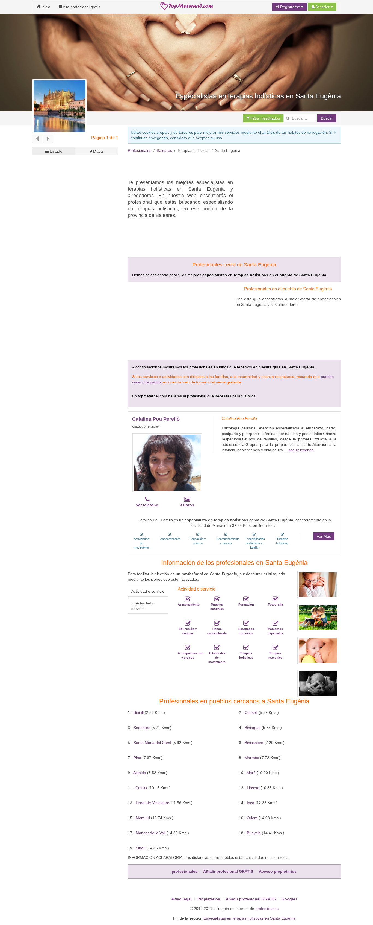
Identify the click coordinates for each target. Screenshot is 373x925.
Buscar (327, 118)
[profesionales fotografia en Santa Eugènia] (275, 599)
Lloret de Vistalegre (152, 803)
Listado (55, 151)
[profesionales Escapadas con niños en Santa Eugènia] (246, 623)
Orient (252, 818)
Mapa (97, 151)
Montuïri (143, 818)
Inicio (45, 7)
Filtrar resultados (265, 118)
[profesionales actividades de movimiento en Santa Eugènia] (217, 647)
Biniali (139, 712)
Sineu (141, 848)
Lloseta (253, 788)
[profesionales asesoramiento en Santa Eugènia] (187, 599)
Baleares (164, 150)
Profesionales (139, 150)
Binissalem (254, 742)
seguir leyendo (301, 450)
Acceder (323, 7)
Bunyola (254, 833)
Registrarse (290, 7)
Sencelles (142, 727)
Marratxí (252, 757)
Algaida (139, 772)
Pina (137, 757)
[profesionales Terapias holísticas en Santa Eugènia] (246, 647)
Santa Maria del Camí (152, 742)
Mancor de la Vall (150, 833)
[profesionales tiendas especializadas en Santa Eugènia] (217, 623)
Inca (250, 803)
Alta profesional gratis (81, 7)
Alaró (251, 772)
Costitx (141, 788)
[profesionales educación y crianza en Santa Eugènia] (187, 623)
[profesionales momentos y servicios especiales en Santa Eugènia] (275, 623)
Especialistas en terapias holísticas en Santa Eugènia (249, 918)
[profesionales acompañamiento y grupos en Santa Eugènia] (187, 647)
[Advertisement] (227, 165)
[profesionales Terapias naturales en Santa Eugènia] (217, 599)
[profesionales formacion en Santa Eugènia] (246, 599)
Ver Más (324, 536)
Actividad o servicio (147, 591)
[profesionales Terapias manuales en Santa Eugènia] (275, 647)
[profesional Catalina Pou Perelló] (167, 462)
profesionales (267, 908)
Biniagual (252, 727)
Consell (251, 712)
